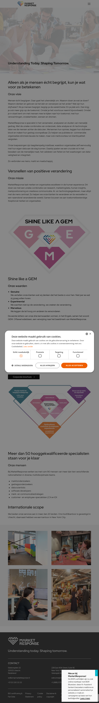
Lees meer (85, 698)
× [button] (90, 334)
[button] (22, 365)
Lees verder (28, 346)
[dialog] (49, 351)
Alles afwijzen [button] (47, 365)
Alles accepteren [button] (74, 365)
